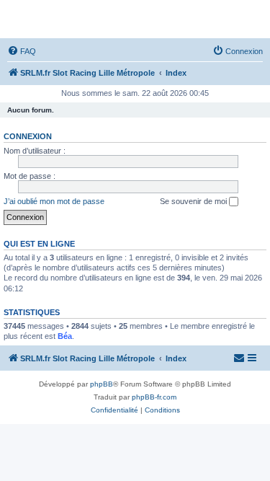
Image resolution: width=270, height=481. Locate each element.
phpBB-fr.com (154, 397)
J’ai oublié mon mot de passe (54, 201)
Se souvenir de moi (194, 201)
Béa (65, 336)
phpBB (101, 384)
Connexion (28, 136)
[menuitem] (21, 51)
